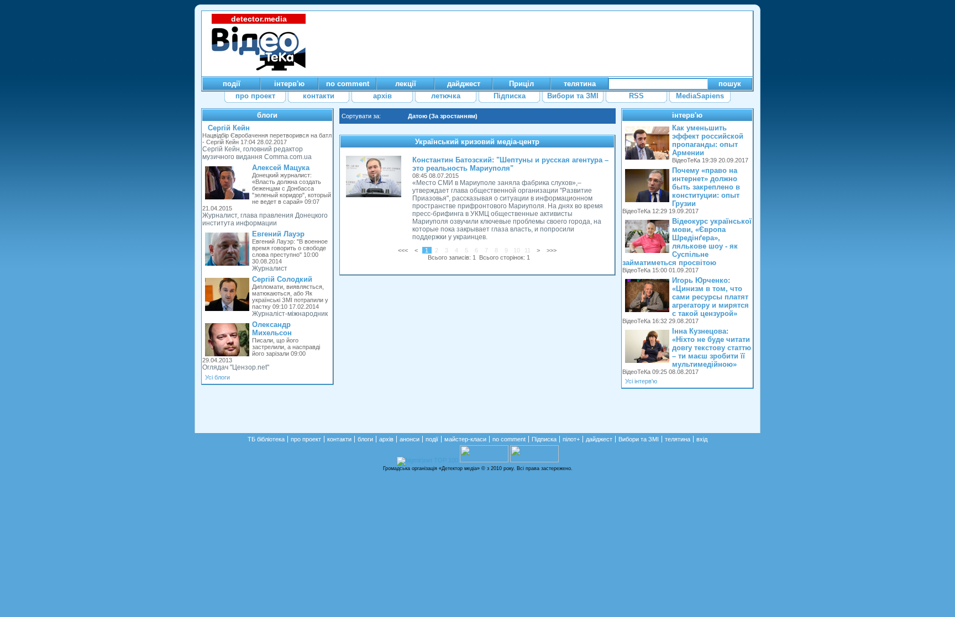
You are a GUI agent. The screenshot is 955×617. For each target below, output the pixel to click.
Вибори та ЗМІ (638, 439)
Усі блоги (217, 377)
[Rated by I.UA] (484, 460)
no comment (509, 439)
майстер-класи (465, 439)
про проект (306, 439)
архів (386, 439)
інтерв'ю (687, 115)
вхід (701, 439)
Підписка (544, 439)
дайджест (599, 439)
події (432, 439)
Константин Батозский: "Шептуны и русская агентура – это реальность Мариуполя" (510, 164)
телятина (677, 439)
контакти (339, 439)
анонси (409, 439)
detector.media (259, 18)
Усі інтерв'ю (641, 381)
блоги (267, 115)
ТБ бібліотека (266, 439)
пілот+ (571, 439)
